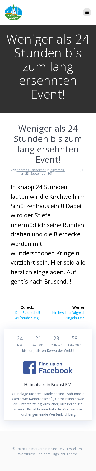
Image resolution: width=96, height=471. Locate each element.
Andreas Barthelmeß (31, 170)
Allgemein (57, 170)
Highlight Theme (65, 454)
